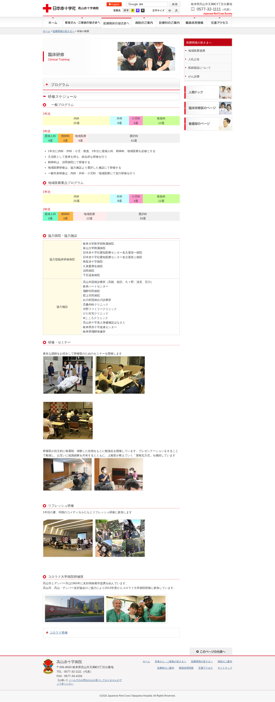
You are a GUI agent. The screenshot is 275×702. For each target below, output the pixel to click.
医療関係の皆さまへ (116, 22)
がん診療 (194, 76)
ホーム (53, 22)
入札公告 (194, 59)
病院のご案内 (144, 22)
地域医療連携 (196, 50)
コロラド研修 (59, 632)
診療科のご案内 (169, 22)
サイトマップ (225, 668)
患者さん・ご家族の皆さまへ (82, 22)
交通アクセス (219, 22)
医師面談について (199, 67)
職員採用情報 (194, 22)
